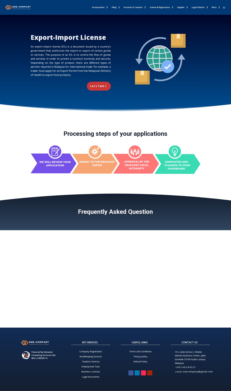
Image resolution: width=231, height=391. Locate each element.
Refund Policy (140, 361)
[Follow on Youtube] (149, 372)
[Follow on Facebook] (130, 372)
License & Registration (160, 7)
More (214, 7)
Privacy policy (140, 356)
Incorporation (98, 7)
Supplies (180, 7)
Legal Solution (198, 7)
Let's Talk (97, 86)
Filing (114, 7)
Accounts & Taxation (133, 7)
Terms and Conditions (140, 351)
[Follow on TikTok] (143, 372)
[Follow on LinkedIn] (137, 372)
